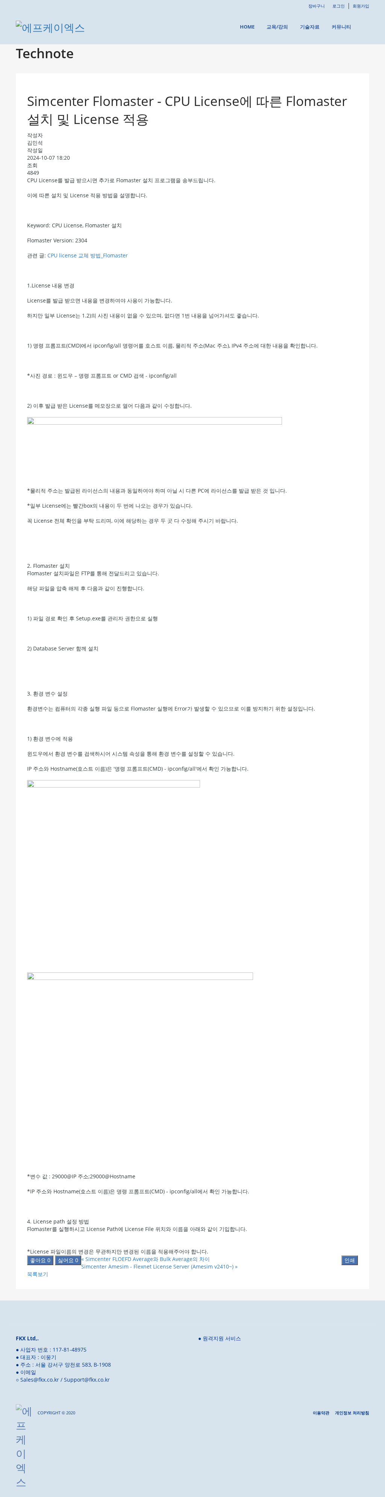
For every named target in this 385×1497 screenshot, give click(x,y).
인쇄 (349, 1260)
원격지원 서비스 (222, 1338)
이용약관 (321, 1412)
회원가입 (361, 6)
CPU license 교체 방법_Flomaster (87, 255)
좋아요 (40, 1260)
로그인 (338, 6)
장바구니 (316, 6)
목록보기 (37, 1274)
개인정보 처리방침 (352, 1412)
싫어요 (68, 1260)
